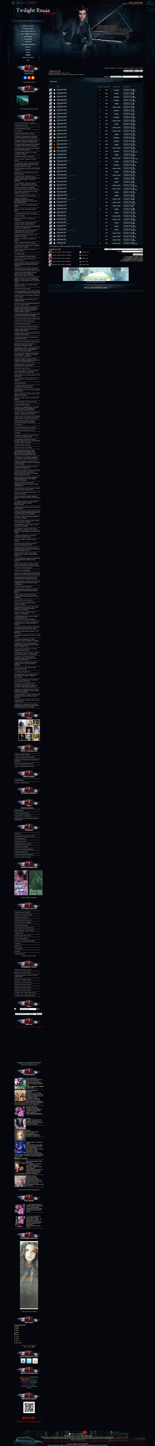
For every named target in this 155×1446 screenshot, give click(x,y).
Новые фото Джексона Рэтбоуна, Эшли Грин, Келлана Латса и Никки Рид (26, 371)
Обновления (126, 86)
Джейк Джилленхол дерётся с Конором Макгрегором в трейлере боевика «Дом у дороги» (26, 591)
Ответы (100, 86)
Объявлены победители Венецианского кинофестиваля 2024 (26, 337)
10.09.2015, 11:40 (127, 99)
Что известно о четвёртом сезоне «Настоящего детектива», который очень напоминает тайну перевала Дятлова (26, 685)
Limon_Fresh (117, 107)
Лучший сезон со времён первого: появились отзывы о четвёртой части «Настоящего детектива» (25, 658)
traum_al (133, 175)
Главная (125, 3)
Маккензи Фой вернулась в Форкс (25, 133)
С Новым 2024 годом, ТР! (22, 671)
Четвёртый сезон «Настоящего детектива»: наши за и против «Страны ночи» (27, 488)
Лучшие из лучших (20, 841)
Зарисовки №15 (62, 191)
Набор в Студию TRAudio (22, 754)
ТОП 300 (17, 833)
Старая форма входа (29, 82)
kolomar (133, 223)
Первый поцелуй (20, 954)
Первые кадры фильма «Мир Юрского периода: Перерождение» (25, 329)
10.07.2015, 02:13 (127, 157)
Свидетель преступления (22, 912)
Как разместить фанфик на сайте (24, 836)
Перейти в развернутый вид (29, 1065)
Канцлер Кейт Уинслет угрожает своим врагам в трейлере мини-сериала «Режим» (26, 564)
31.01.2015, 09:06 (127, 177)
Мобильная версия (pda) (77, 1439)
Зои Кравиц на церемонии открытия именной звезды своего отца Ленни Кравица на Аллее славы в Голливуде (27, 441)
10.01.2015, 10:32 (127, 201)
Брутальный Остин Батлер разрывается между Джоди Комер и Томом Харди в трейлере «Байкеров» (26, 479)
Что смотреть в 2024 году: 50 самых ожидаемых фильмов (25, 668)
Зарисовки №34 (62, 137)
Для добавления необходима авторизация (29, 1062)
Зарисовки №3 (61, 235)
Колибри (17, 951)
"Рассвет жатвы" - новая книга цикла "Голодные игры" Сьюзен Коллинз (25, 223)
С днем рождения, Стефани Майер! (25, 256)
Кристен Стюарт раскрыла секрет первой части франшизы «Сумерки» (26, 521)
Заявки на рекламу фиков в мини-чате (29, 1063)
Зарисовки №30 (62, 144)
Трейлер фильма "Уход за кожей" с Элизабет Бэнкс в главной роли (24, 364)
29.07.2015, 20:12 (127, 130)
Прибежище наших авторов (23, 844)
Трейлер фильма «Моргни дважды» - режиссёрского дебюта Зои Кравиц (25, 421)
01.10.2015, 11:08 (127, 92)
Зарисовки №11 (61, 212)
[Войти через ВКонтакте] (25, 77)
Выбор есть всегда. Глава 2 (23, 990)
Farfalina (63, 73)
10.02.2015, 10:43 (127, 171)
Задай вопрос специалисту (23, 815)
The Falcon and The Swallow (23, 922)
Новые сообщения (110, 68)
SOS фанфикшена (20, 838)
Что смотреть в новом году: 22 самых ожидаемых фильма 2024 (25, 649)
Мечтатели (18, 946)
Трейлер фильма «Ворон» (22, 445)
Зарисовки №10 (62, 208)
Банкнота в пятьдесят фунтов (23, 914)
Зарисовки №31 (62, 140)
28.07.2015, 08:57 (127, 140)
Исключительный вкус (21, 917)
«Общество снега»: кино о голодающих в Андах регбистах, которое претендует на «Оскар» (26, 623)
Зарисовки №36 (62, 123)
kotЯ (132, 206)
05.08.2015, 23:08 (127, 126)
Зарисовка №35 (61, 127)
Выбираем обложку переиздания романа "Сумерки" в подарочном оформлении (26, 141)
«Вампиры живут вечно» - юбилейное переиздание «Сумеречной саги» (25, 231)
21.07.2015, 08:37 (127, 147)
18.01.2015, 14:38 (127, 194)
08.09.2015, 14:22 (127, 113)
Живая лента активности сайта (96, 288)
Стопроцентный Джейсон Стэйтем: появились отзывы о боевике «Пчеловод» (26, 640)
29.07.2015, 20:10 (127, 133)
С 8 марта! (18, 131)
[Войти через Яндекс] (29, 77)
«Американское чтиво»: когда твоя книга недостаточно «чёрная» (26, 525)
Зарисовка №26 (61, 157)
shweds (133, 199)
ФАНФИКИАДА (19, 780)
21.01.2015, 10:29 (127, 188)
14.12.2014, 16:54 (127, 205)
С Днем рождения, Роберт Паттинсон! (26, 213)
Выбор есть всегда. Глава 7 (23, 972)
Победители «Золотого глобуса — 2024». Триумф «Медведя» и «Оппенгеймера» (26, 653)
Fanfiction (64, 74)
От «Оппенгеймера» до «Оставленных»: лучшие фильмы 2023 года (26, 680)
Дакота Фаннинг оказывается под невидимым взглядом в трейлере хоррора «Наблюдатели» (26, 484)
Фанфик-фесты (19, 810)
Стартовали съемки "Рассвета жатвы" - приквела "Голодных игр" (26, 192)
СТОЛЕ (28, 1207)
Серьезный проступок (21, 925)
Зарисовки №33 (62, 133)
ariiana (132, 104)
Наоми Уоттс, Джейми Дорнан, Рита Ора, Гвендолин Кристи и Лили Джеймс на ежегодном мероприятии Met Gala (26, 409)
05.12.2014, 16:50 (127, 222)
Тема (58, 86)
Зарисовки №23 (62, 164)
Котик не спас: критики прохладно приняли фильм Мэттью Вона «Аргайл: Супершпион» (27, 573)
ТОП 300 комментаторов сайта (29, 109)
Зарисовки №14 (62, 198)
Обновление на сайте (21, 125)
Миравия (133, 172)
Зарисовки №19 (62, 184)
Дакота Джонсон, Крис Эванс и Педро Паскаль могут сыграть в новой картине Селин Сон (25, 554)
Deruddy (133, 209)
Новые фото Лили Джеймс (22, 570)
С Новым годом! (20, 253)
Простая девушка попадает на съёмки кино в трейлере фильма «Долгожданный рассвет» (27, 560)
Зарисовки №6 (61, 225)
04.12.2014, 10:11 (127, 232)
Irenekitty (116, 90)
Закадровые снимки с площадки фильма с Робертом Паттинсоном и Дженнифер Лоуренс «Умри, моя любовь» (27, 349)
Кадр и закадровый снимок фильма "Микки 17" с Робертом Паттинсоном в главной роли (27, 292)
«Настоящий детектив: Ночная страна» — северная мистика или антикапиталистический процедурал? (26, 618)
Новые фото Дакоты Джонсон (23, 567)
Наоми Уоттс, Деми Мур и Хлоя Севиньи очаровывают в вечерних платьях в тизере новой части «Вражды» (26, 691)
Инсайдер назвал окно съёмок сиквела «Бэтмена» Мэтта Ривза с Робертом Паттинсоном (26, 676)
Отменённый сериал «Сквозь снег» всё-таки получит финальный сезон (26, 436)
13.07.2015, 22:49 (127, 154)
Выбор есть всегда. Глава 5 (23, 982)
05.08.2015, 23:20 (127, 119)
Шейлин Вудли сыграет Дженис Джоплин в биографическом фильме (27, 333)
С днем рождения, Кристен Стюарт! (25, 427)
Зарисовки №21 (62, 171)
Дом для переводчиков (21, 846)
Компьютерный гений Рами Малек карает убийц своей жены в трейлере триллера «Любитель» (26, 264)
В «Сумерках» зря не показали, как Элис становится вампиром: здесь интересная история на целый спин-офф (26, 165)
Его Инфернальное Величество (24, 927)
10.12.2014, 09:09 (127, 211)
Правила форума (129, 68)
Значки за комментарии (22, 782)
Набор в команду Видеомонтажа (24, 766)
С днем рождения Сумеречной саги (25, 195)
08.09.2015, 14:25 (127, 109)
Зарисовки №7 (61, 218)
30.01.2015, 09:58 (127, 184)
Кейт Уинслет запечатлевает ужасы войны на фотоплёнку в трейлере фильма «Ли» (27, 417)
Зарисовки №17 (62, 188)
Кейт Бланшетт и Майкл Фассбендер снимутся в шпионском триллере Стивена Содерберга (26, 596)
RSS (141, 3)
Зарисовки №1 (61, 242)
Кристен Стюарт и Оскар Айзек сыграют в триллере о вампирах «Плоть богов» (26, 413)
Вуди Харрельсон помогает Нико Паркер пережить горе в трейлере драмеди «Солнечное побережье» (26, 608)
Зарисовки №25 (62, 89)
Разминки (81, 74)
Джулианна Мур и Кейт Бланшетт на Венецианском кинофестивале (25, 344)
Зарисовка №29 (61, 147)
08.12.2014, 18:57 (127, 215)
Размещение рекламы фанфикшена (29, 1189)
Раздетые (18, 943)
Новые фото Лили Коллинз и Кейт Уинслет (27, 341)
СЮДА (28, 1227)
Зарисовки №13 (62, 201)
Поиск (137, 68)
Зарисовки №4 (61, 232)
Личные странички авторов (23, 857)
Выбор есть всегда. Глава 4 (23, 984)
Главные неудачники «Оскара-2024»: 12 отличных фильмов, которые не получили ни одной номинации (27, 462)
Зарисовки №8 (61, 222)
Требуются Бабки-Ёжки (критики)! (24, 757)
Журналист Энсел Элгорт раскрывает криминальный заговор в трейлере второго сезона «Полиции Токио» (26, 645)
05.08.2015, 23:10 (127, 123)
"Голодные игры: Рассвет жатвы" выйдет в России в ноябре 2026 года (27, 149)
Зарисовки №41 (62, 106)
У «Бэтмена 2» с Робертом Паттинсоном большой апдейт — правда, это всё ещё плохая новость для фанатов (26, 355)
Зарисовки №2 (61, 239)
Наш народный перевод (22, 813)
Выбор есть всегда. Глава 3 (23, 987)
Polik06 (133, 179)
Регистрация (131, 3)
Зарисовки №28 (62, 150)
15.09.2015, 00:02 (127, 96)
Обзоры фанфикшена (21, 851)
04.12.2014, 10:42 (127, 225)
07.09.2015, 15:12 (127, 116)
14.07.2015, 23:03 (127, 150)
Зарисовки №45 (62, 92)
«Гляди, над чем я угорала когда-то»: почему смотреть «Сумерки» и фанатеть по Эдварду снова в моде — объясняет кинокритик (27, 178)
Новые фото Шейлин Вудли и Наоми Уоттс (27, 318)
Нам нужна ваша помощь (22, 368)
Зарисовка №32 (61, 130)
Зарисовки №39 (62, 113)
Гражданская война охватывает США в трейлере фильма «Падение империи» (26, 577)
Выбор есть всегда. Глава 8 (23, 969)
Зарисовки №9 (61, 215)
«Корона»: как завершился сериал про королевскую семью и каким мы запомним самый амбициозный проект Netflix (26, 705)
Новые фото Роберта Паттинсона (25, 321)
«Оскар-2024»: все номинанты (24, 600)
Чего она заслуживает (21, 938)
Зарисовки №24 (62, 161)
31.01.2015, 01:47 (127, 181)
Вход (138, 3)
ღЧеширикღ (134, 151)
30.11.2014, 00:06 (127, 242)
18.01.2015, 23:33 (127, 191)
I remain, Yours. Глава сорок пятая (25, 995)
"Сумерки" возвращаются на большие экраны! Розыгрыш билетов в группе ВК (25, 137)
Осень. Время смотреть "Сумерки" (25, 123)
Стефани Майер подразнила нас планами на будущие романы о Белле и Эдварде (26, 145)
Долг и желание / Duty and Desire (24, 930)
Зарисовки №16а (62, 195)
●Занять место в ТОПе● (29, 956)
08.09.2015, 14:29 (127, 106)
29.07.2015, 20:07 (127, 136)
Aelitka (116, 93)
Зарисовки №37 (62, 120)
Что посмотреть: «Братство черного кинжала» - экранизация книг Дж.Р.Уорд (25, 184)
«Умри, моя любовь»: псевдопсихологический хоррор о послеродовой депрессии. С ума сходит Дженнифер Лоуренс (25, 200)
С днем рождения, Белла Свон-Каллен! (26, 326)
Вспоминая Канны (20, 383)
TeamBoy (133, 90)
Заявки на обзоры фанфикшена (24, 854)
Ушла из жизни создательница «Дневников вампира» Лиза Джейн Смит (27, 227)
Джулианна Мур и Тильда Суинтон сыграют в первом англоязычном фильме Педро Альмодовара (27, 583)
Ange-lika (133, 213)
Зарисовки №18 (62, 178)
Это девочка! (19, 424)
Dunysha (133, 100)
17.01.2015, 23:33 (127, 198)
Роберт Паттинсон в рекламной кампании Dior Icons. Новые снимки (26, 304)
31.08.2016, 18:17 (127, 89)
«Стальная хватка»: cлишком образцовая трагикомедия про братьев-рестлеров (26, 627)
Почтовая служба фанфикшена (24, 849)
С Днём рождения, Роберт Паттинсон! (26, 401)
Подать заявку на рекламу (29, 897)
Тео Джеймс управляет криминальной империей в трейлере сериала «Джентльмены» (25, 503)
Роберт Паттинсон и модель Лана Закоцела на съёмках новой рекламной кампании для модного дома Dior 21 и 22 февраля (27, 512)
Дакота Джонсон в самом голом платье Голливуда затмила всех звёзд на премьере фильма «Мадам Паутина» (27, 549)
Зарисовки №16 (62, 174)
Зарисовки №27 (62, 154)
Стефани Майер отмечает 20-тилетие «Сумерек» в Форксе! (25, 153)
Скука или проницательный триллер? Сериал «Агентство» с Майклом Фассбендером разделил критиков (25, 274)
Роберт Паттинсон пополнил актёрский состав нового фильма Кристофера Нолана (26, 269)
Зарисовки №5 (61, 229)
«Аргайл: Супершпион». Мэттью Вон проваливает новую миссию (25, 536)
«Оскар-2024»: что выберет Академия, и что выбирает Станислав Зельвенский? (26, 457)
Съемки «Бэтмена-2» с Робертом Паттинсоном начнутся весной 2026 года (26, 188)
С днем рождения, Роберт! (22, 128)
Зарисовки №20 (62, 181)
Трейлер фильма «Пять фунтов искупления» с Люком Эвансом (23, 386)
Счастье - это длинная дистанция (25, 941)
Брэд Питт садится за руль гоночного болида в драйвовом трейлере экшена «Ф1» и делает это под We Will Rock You (27, 360)
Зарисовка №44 (61, 96)
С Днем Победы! (20, 215)
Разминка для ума (73, 74)
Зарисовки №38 (62, 116)
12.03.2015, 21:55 (127, 164)
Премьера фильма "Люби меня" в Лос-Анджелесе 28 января (26, 235)
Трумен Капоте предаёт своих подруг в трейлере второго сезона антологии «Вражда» (26, 664)
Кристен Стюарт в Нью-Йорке (23, 447)
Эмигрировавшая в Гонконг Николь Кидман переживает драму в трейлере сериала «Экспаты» (27, 696)
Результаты (25, 1345)
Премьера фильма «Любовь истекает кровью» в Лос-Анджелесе (25, 467)
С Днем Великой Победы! (22, 404)
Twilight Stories (19, 933)
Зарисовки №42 (62, 103)
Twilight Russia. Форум (55, 74)
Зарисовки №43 (62, 99)
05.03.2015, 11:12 (127, 167)
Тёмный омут (19, 948)
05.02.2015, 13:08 (127, 174)
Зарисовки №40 (62, 109)
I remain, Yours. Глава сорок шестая (25, 992)
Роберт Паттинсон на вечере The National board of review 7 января (26, 246)
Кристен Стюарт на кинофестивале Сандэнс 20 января (25, 603)
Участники (120, 68)
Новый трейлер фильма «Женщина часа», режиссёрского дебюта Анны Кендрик (27, 315)
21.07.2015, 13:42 (127, 143)
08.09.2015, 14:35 (127, 102)
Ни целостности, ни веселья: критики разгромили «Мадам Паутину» (25, 544)
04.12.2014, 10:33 (127, 228)
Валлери (67, 73)
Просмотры (106, 86)
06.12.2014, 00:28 (127, 218)
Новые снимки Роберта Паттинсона (25, 242)
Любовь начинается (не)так (23, 920)
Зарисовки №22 (62, 167)
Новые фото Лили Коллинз (23, 288)
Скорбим (17, 432)
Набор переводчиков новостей (24, 763)
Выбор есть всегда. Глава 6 (23, 979)
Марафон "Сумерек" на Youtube (24, 156)
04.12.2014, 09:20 (127, 235)
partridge (133, 240)
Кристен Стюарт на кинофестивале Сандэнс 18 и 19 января (25, 613)
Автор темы (116, 86)
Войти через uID (29, 73)
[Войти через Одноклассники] (33, 77)
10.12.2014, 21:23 (127, 208)
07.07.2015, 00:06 (127, 160)
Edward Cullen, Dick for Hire (23, 935)
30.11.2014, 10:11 (127, 239)
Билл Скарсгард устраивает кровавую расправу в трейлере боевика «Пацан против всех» (27, 497)
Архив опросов (32, 1345)
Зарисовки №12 (62, 205)
